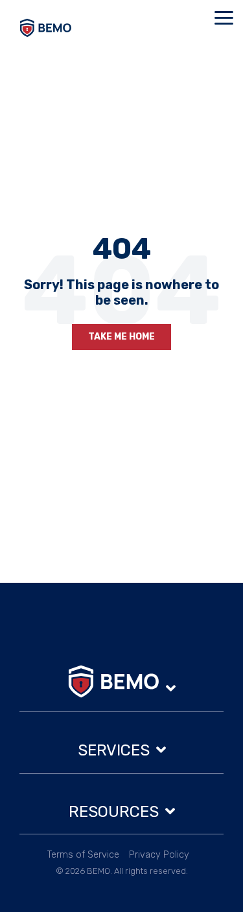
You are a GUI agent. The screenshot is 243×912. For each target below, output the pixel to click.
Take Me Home (121, 336)
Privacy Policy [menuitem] (159, 854)
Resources (114, 812)
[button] (223, 17)
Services (114, 750)
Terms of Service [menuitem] (83, 854)
